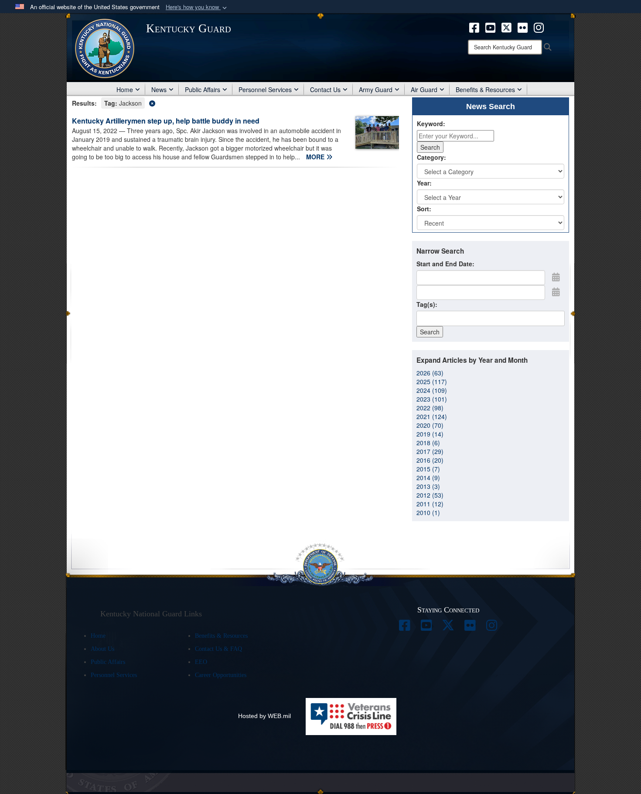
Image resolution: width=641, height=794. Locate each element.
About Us (102, 649)
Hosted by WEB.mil (264, 715)
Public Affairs (202, 89)
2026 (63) (429, 372)
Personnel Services (265, 89)
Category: (431, 157)
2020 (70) (429, 425)
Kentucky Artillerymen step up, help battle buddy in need (165, 121)
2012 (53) (429, 495)
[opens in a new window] (474, 26)
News (159, 89)
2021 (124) (431, 416)
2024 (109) (431, 390)
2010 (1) (428, 512)
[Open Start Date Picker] (556, 276)
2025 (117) (431, 381)
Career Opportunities (220, 675)
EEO (201, 662)
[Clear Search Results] (235, 102)
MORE (316, 156)
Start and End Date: (445, 263)
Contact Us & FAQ (218, 649)
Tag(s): (426, 304)
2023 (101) (431, 399)
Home (124, 89)
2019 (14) (429, 434)
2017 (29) (429, 451)
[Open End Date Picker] (556, 291)
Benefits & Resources (485, 89)
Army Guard (375, 89)
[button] (197, 7)
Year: (424, 183)
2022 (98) (429, 407)
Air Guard (424, 89)
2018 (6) (428, 442)
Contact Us (325, 89)
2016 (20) (429, 460)
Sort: (424, 208)
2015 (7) (428, 468)
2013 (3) (428, 486)
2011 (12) (429, 503)
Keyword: (431, 123)
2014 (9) (428, 477)
